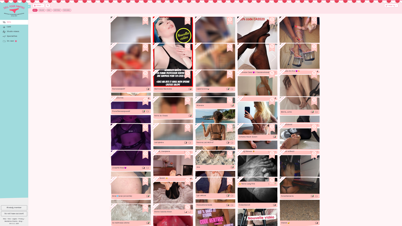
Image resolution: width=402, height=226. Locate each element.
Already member (14, 208)
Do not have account (14, 214)
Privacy (21, 219)
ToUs (9, 219)
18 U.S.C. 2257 (14, 223)
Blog (20, 221)
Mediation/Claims (11, 221)
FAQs (4, 219)
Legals (14, 219)
